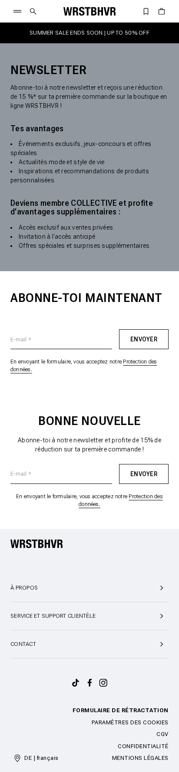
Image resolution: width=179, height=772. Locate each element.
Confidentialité (143, 746)
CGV (162, 734)
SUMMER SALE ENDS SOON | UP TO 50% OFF (89, 32)
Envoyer (143, 339)
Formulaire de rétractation (121, 710)
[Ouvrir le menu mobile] (17, 11)
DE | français (41, 758)
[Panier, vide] (162, 11)
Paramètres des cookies (130, 722)
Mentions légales (140, 758)
